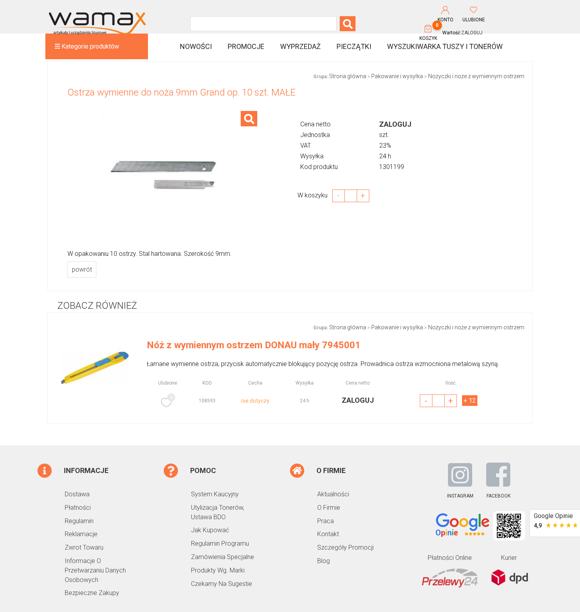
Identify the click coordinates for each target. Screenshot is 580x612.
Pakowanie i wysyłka (397, 76)
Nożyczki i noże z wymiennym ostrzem (476, 76)
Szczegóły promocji (345, 547)
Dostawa (77, 494)
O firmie (328, 507)
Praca (325, 521)
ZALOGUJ (472, 33)
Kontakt (328, 534)
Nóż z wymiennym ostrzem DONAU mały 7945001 (254, 345)
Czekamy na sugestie (221, 584)
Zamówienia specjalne (222, 557)
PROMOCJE (246, 46)
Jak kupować (210, 530)
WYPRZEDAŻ (300, 46)
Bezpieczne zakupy (92, 593)
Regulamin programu (220, 543)
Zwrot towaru (84, 547)
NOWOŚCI (196, 46)
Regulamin (79, 521)
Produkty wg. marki (218, 570)
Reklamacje (81, 534)
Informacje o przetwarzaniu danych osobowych (95, 570)
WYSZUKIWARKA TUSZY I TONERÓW (445, 46)
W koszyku (314, 195)
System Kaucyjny (215, 494)
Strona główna (347, 76)
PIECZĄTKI (354, 46)
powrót (82, 269)
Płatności (78, 507)
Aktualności (333, 494)
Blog (323, 561)
